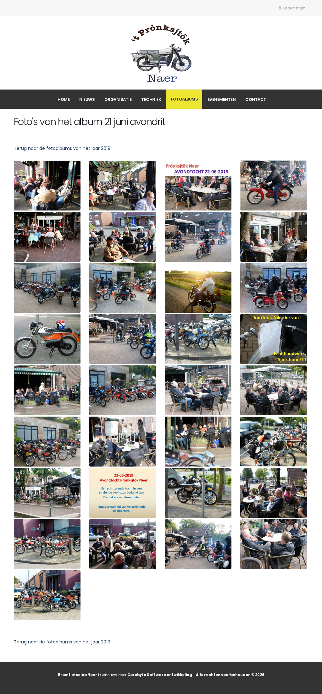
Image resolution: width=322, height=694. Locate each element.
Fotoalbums (184, 99)
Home (63, 99)
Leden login (293, 8)
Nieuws (87, 99)
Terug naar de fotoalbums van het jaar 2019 (62, 148)
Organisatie (118, 99)
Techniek (151, 99)
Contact (255, 99)
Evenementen (222, 99)
